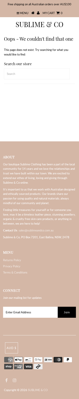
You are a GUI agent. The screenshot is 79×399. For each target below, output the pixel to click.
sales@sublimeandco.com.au (36, 230)
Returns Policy (12, 260)
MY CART (53, 13)
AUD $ (11, 348)
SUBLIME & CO (39, 24)
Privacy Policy (11, 266)
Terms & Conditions (15, 272)
